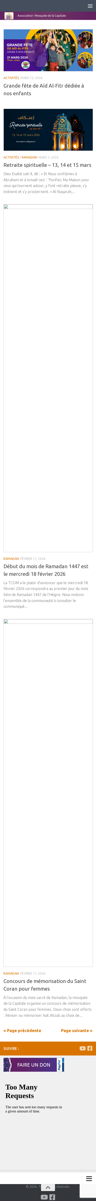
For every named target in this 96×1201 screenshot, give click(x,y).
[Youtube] (82, 1048)
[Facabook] (90, 1048)
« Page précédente (22, 1030)
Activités (11, 78)
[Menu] (90, 6)
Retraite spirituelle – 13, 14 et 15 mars (47, 165)
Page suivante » (77, 1030)
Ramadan (29, 157)
